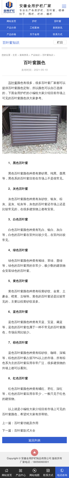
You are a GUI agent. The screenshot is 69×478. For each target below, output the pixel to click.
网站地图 (34, 475)
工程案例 (34, 27)
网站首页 (7, 475)
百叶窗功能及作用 (26, 423)
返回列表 (34, 440)
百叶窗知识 (47, 54)
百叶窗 (57, 21)
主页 (15, 54)
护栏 (34, 21)
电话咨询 (62, 475)
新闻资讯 (57, 27)
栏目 (60, 42)
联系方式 (57, 34)
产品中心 (21, 475)
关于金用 (34, 34)
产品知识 (35, 54)
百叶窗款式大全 (24, 430)
